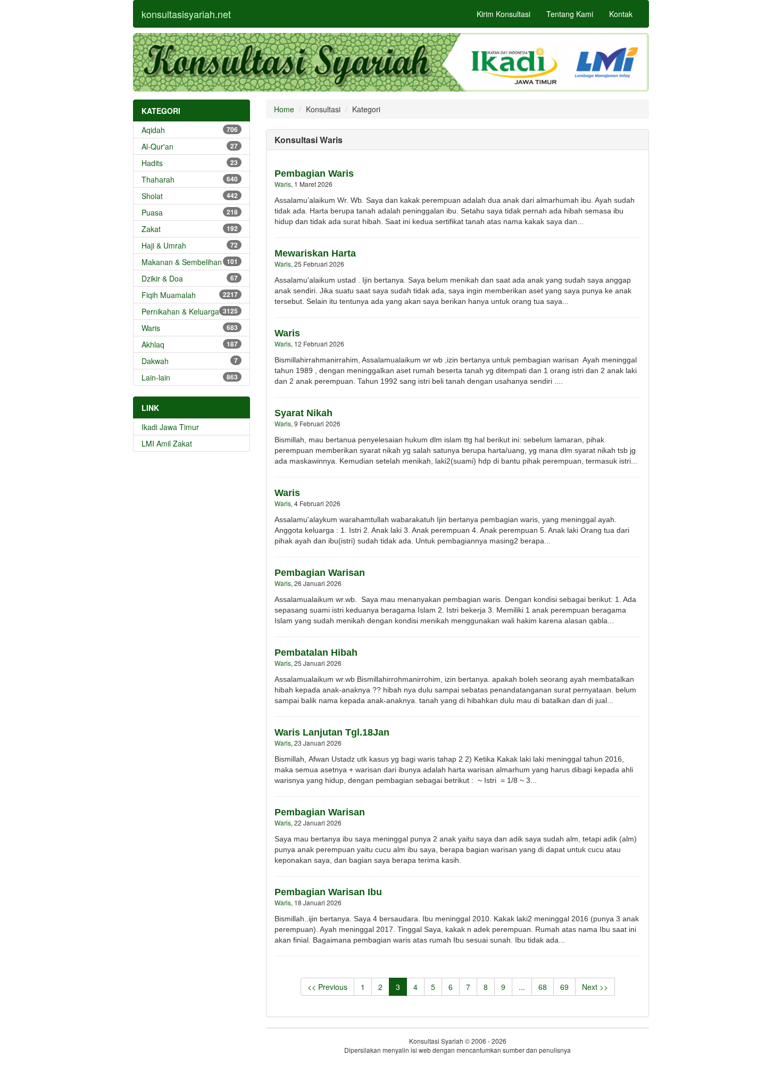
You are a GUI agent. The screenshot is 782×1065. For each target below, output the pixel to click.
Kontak (621, 14)
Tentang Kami (569, 14)
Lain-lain (190, 377)
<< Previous (327, 986)
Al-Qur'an (190, 146)
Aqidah (190, 130)
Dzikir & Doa (190, 278)
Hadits (190, 163)
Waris (190, 328)
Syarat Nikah (303, 413)
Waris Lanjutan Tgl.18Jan (331, 732)
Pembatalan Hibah (315, 652)
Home (284, 109)
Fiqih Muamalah (190, 295)
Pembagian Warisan (319, 572)
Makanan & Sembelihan (190, 262)
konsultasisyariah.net (186, 14)
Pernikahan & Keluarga (190, 311)
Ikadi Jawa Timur (170, 427)
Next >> (595, 986)
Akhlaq (190, 344)
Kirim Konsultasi (503, 14)
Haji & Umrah (190, 245)
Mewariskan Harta (315, 253)
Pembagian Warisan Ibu (328, 892)
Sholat (190, 196)
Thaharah (190, 179)
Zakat (190, 229)
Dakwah (190, 361)
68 (542, 986)
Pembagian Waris (314, 173)
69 (564, 986)
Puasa (190, 212)
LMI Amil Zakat (167, 443)
